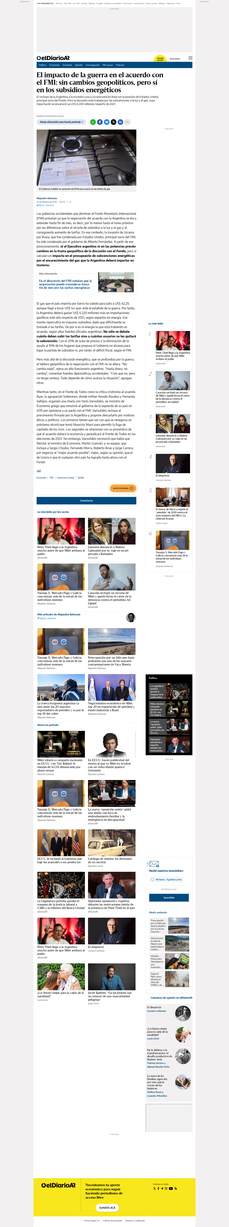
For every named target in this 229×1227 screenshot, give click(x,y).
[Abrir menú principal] (190, 57)
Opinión (79, 65)
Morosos (59, 3)
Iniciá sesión (175, 59)
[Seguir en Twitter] (154, 1188)
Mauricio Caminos (45, 774)
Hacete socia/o (160, 59)
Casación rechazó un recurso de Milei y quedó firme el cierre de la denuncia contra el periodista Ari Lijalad (109, 598)
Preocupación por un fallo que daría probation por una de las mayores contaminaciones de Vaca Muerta (111, 661)
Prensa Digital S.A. (92, 1221)
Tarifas (81, 477)
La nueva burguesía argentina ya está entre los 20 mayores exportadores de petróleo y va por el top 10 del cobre (60, 708)
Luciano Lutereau (151, 3)
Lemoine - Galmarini (88, 3)
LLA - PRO (76, 3)
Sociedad (67, 65)
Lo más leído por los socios (53, 511)
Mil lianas (162, 3)
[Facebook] (100, 122)
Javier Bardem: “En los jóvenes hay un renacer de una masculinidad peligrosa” (110, 996)
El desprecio (96, 947)
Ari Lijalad (99, 3)
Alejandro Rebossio (47, 198)
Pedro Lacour (162, 523)
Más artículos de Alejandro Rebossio (58, 614)
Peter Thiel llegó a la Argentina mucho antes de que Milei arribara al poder (61, 550)
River (178, 3)
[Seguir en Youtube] (171, 1188)
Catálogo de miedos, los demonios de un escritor (110, 860)
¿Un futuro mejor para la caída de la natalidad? (60, 994)
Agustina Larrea (95, 866)
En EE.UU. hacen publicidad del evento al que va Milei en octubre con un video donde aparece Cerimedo (109, 765)
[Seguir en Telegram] (162, 1188)
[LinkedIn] (120, 122)
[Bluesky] (107, 122)
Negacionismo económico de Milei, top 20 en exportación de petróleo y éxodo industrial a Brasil (111, 706)
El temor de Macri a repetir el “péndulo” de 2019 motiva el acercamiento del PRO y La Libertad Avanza (172, 514)
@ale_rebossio (46, 205)
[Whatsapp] (93, 122)
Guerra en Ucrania (65, 477)
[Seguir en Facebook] (158, 1188)
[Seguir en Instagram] (166, 1188)
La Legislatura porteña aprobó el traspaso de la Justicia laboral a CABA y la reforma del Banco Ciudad (61, 904)
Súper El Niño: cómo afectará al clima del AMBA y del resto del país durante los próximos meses (157, 979)
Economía (54, 65)
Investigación (93, 65)
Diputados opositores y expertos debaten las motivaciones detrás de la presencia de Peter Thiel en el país (111, 904)
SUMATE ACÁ (107, 1207)
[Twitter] (113, 122)
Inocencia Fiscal (138, 3)
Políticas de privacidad (112, 1221)
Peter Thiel (67, 3)
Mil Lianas (108, 65)
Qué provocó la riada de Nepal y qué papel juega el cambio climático (157, 944)
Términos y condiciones (135, 1221)
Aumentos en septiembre (113, 3)
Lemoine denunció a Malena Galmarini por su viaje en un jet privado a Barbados (108, 550)
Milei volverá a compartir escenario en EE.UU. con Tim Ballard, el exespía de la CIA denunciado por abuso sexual (59, 765)
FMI (51, 477)
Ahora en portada (47, 724)
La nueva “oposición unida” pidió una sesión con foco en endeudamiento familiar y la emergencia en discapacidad (109, 814)
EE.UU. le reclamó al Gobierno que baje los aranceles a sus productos (59, 860)
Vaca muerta (127, 3)
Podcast (120, 65)
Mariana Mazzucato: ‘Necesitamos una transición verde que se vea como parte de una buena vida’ (157, 962)
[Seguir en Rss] (175, 1188)
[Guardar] (127, 122)
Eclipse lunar (171, 3)
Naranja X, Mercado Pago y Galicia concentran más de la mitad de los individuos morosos (59, 596)
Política (42, 65)
